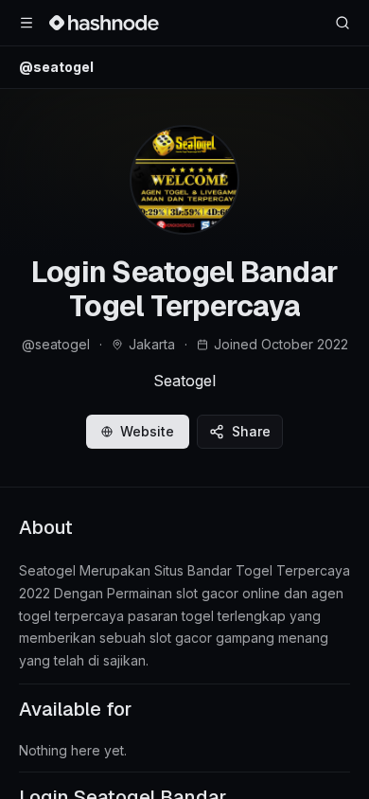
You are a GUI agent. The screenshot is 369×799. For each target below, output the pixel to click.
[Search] (342, 23)
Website (147, 431)
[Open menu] (26, 23)
